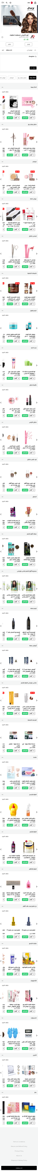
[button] (19, 37)
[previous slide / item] (1, 19)
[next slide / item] (36, 19)
